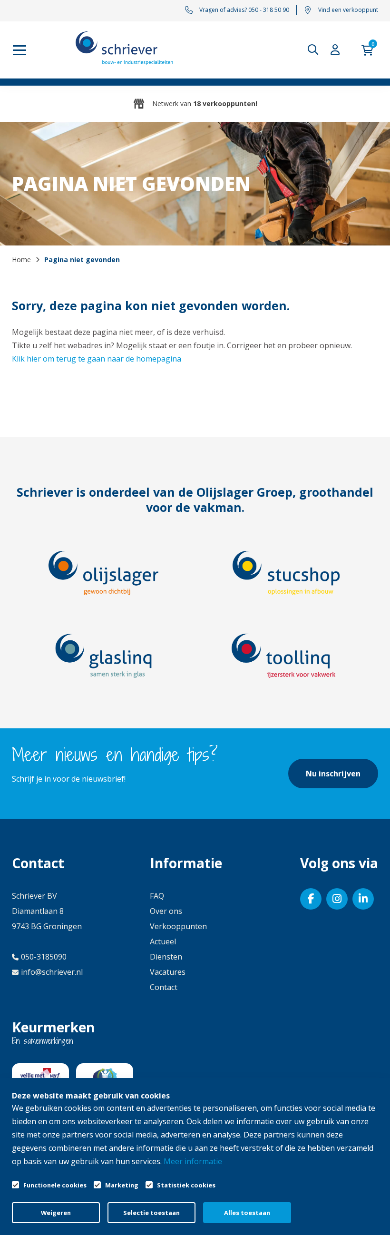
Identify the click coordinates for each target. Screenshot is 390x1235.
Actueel (163, 941)
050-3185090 (44, 956)
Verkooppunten (178, 926)
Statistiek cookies (186, 1185)
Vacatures (167, 972)
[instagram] (337, 899)
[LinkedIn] (363, 899)
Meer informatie (193, 1161)
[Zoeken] (315, 49)
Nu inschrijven (333, 773)
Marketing (121, 1185)
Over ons (166, 911)
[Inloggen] (337, 49)
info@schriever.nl (52, 972)
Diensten (166, 956)
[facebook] (311, 899)
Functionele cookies (55, 1185)
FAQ (157, 896)
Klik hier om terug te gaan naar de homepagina (96, 358)
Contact (163, 987)
